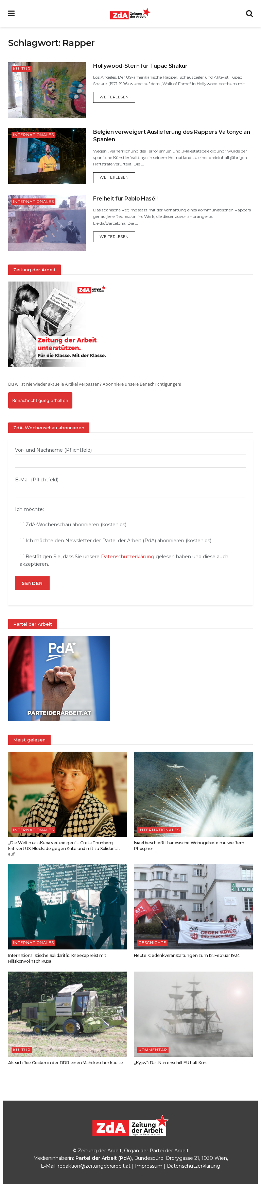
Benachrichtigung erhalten (40, 400)
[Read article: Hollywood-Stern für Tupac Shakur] (47, 90)
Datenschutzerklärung (127, 557)
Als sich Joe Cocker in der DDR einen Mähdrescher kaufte (65, 1062)
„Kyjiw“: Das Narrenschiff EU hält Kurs (170, 1062)
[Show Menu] (11, 13)
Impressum (148, 1166)
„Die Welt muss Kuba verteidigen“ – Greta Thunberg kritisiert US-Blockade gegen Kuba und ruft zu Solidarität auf (64, 848)
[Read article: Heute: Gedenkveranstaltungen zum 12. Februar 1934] (193, 906)
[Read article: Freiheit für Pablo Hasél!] (47, 223)
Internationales (33, 134)
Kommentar (153, 1049)
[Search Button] (249, 13)
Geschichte (152, 942)
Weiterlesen (117, 96)
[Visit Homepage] (130, 13)
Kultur (22, 68)
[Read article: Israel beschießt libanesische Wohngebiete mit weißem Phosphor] (193, 794)
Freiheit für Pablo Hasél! (125, 198)
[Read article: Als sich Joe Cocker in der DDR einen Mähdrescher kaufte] (67, 1014)
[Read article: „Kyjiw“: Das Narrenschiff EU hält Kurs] (193, 1014)
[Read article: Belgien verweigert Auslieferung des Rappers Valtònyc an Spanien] (47, 156)
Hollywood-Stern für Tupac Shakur (140, 66)
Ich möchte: (29, 509)
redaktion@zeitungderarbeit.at (94, 1166)
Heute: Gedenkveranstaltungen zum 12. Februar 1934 (187, 955)
